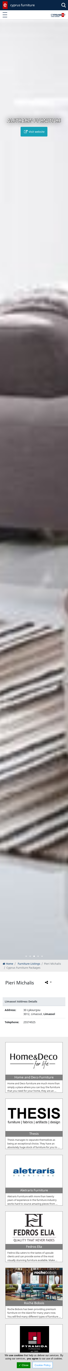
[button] (26, 956)
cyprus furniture (22, 5)
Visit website (36, 131)
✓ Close (24, 1365)
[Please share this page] (48, 982)
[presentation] (6, 492)
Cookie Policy (43, 1365)
